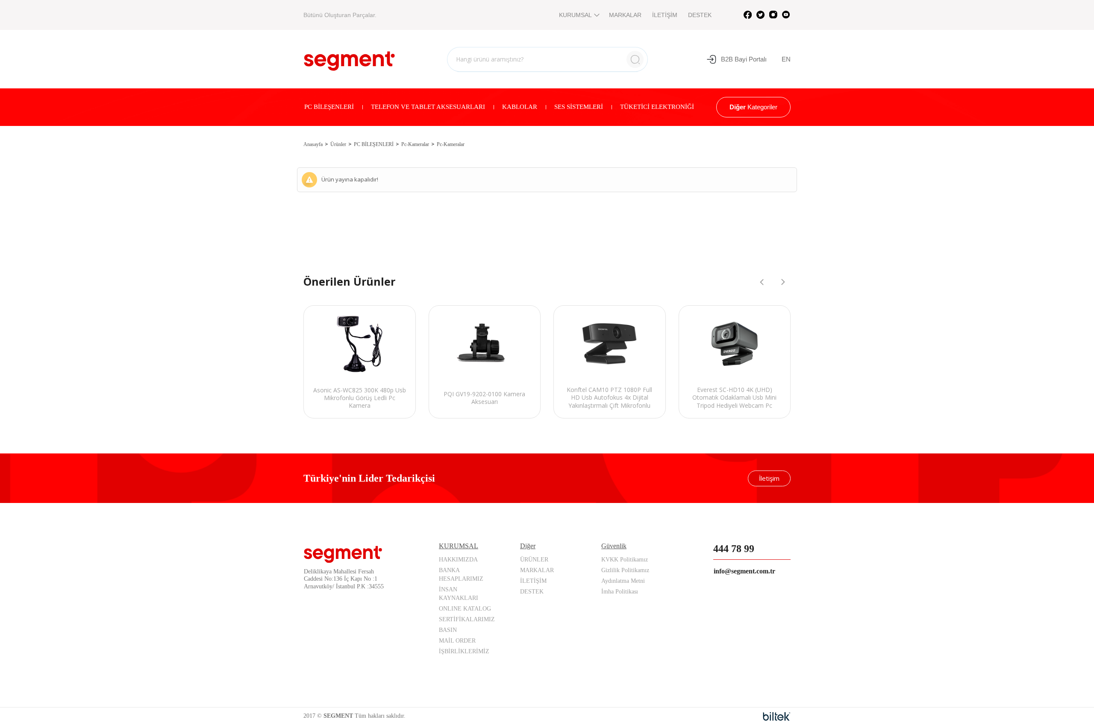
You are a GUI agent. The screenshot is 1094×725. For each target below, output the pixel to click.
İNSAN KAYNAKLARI (458, 593)
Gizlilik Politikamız (625, 570)
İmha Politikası (619, 591)
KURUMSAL (575, 15)
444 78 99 (733, 548)
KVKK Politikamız (624, 559)
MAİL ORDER (457, 640)
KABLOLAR (519, 106)
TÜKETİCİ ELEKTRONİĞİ (657, 106)
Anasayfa (313, 144)
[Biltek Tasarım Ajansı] (777, 716)
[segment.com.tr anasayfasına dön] (349, 58)
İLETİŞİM (664, 15)
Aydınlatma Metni (623, 581)
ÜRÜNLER (534, 559)
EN (786, 59)
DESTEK (700, 15)
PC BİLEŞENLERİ (329, 106)
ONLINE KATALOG (465, 608)
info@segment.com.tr (744, 571)
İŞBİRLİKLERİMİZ (464, 651)
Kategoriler (753, 107)
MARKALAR (625, 15)
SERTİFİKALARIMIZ (467, 619)
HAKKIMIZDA (458, 559)
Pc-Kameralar (415, 144)
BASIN (448, 630)
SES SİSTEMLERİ (578, 106)
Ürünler (338, 144)
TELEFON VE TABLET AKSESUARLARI (428, 106)
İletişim (769, 478)
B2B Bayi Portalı (744, 59)
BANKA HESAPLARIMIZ (461, 574)
